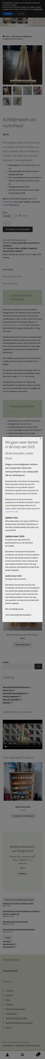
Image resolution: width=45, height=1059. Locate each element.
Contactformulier (11, 511)
